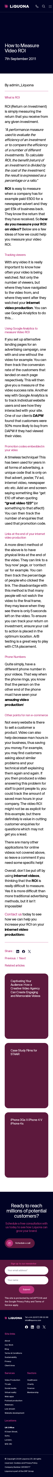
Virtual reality (10, 1392)
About (7, 1341)
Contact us (13, 914)
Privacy (8, 1361)
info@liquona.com (33, 1320)
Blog (7, 1349)
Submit (26, 1289)
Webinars (9, 1405)
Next (22, 958)
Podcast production (13, 1401)
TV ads (8, 1384)
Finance (30, 1388)
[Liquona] (17, 6)
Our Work (9, 1345)
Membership (33, 1392)
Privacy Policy (23, 1302)
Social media (10, 1388)
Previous (10, 958)
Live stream (10, 1409)
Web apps (9, 1397)
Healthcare (32, 1380)
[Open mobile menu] (50, 6)
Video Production (12, 1380)
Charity (30, 1384)
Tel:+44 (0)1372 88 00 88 (36, 1317)
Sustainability (11, 1357)
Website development (14, 1413)
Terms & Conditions (13, 1353)
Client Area (10, 1366)
